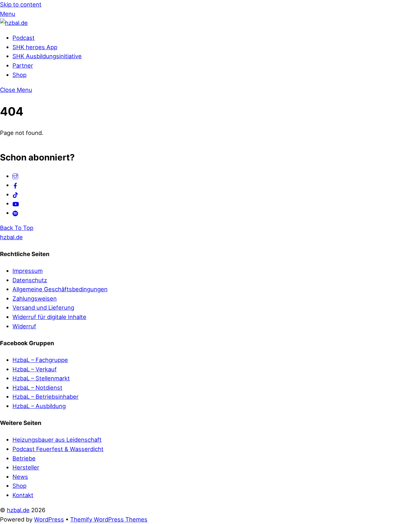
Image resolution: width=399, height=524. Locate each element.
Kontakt (22, 495)
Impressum (27, 270)
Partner (22, 65)
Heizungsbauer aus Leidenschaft (57, 439)
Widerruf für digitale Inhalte (49, 316)
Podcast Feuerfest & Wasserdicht (57, 448)
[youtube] (15, 203)
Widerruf (24, 326)
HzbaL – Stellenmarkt (41, 378)
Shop (19, 74)
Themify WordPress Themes (108, 519)
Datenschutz (29, 280)
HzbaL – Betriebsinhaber (45, 396)
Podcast (23, 37)
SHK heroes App (34, 47)
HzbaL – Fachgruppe (40, 359)
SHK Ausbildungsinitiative (47, 56)
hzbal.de (18, 510)
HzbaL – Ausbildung (39, 406)
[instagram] (15, 176)
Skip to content (20, 4)
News (20, 476)
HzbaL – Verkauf (34, 369)
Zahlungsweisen (34, 298)
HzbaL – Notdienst (37, 387)
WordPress (49, 519)
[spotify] (15, 212)
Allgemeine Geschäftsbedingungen (60, 289)
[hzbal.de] (14, 22)
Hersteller (25, 467)
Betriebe (24, 458)
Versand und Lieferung (43, 307)
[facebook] (15, 185)
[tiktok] (15, 194)
